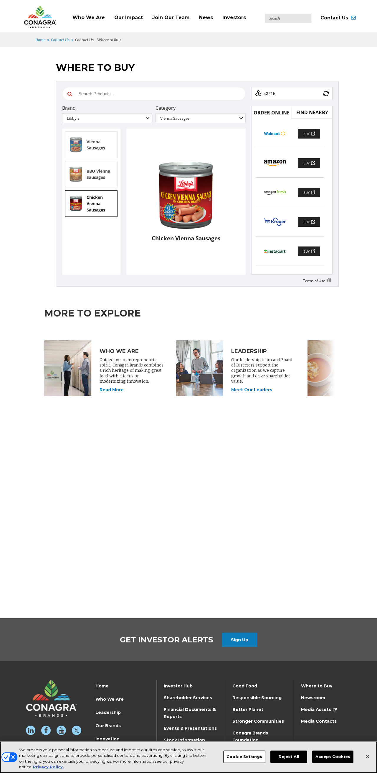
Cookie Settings (244, 756)
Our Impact (128, 17)
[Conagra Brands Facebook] (46, 730)
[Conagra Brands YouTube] (61, 730)
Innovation (107, 739)
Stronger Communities (258, 721)
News (206, 17)
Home (40, 39)
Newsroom (313, 697)
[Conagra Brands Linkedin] (30, 730)
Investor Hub (178, 686)
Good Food (244, 686)
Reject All (289, 756)
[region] (188, 757)
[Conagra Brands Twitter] (76, 730)
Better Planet (247, 709)
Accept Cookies (332, 756)
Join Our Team (171, 17)
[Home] (46, 14)
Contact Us (334, 18)
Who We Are (88, 17)
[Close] (367, 756)
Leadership (108, 712)
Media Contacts (319, 721)
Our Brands (108, 725)
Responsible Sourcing (257, 697)
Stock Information (184, 740)
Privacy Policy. (48, 766)
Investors (234, 17)
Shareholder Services (188, 697)
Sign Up (239, 639)
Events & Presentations (190, 728)
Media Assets (316, 709)
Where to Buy (316, 686)
